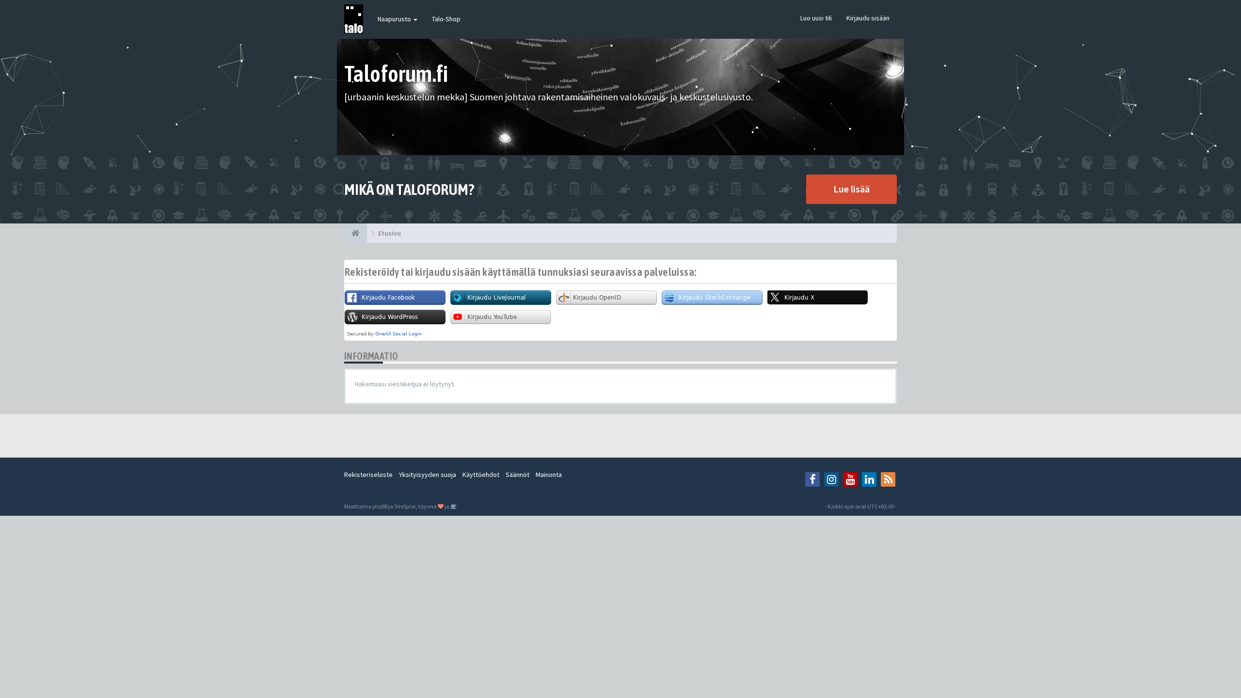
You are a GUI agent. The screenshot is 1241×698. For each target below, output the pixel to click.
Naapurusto (395, 19)
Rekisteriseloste (368, 474)
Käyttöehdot (480, 474)
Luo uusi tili (816, 18)
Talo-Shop (446, 19)
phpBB (379, 506)
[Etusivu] (355, 233)
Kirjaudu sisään (868, 18)
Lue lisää (851, 189)
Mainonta (549, 474)
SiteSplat (405, 506)
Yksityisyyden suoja (427, 474)
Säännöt (517, 474)
